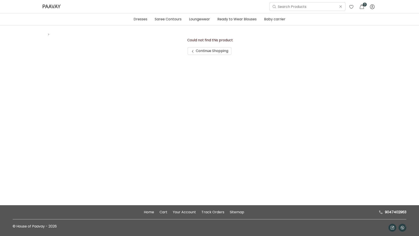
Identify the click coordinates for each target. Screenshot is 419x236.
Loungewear (199, 19)
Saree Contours (168, 19)
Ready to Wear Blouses (237, 19)
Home (149, 212)
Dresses (140, 19)
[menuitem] (52, 6)
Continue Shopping (211, 50)
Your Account (184, 212)
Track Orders (212, 212)
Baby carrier (274, 19)
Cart (163, 212)
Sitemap (237, 212)
